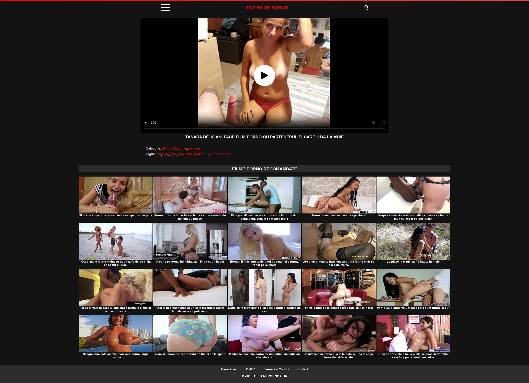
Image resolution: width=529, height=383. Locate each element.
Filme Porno (229, 369)
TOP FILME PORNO (267, 7)
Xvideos (195, 148)
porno (215, 154)
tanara (225, 154)
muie (189, 154)
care (166, 154)
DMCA (250, 369)
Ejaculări (180, 148)
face (174, 154)
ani (158, 154)
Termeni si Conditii (276, 369)
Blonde (167, 148)
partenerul (201, 154)
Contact (302, 369)
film (181, 154)
